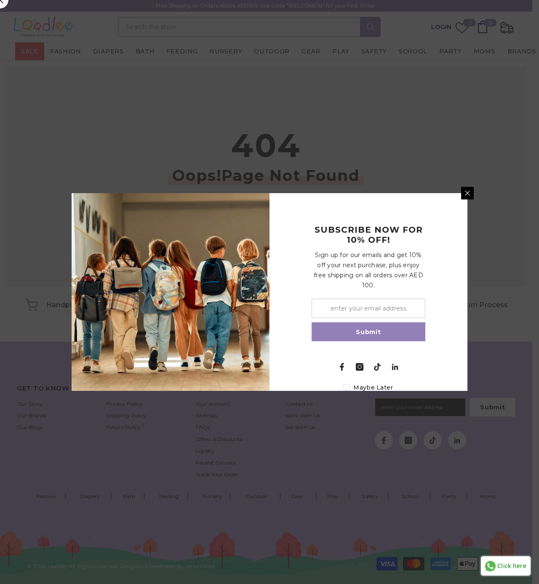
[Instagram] (359, 367)
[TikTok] (377, 367)
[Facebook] (342, 367)
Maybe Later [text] (373, 387)
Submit (368, 332)
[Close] (467, 193)
